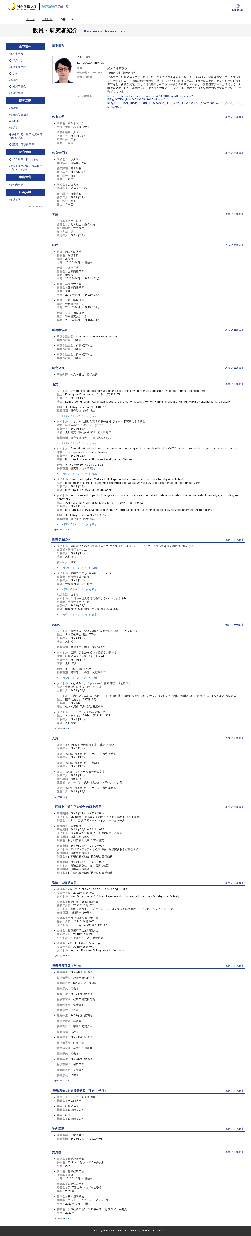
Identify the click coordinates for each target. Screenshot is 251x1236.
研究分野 (17, 93)
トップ (30, 19)
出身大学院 (19, 66)
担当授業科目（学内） (26, 159)
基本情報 (17, 53)
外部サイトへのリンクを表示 (79, 416)
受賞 (15, 127)
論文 (15, 108)
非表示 (237, 117)
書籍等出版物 (20, 114)
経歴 (15, 79)
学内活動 (17, 184)
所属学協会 (19, 86)
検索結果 (47, 19)
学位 (15, 73)
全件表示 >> (61, 529)
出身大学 (17, 60)
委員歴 (16, 199)
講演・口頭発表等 (23, 144)
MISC (15, 121)
